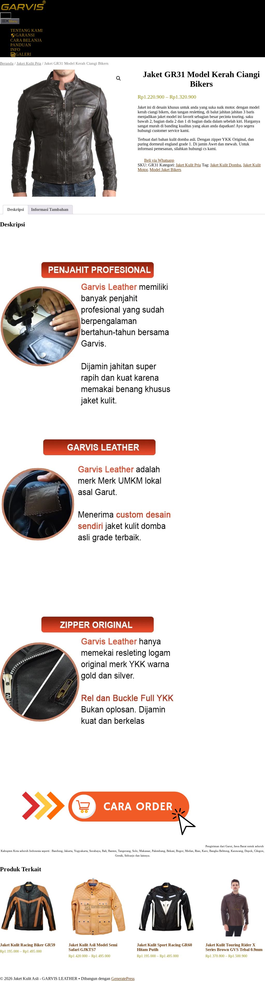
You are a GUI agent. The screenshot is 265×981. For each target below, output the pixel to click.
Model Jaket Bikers (165, 169)
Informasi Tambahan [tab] (49, 209)
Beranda (6, 63)
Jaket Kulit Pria (29, 63)
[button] (118, 78)
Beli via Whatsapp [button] (159, 160)
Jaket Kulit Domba (225, 165)
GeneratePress (123, 978)
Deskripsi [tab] (15, 209)
